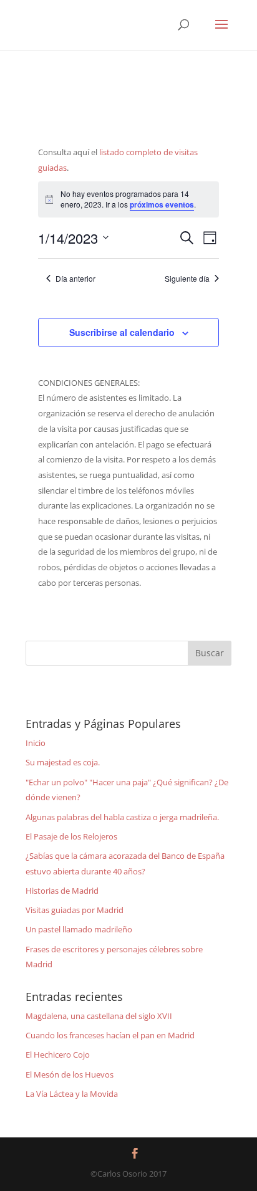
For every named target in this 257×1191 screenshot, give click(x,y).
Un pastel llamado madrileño (79, 929)
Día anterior (75, 279)
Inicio (36, 743)
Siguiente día (187, 279)
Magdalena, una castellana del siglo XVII (99, 1015)
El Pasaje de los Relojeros (71, 836)
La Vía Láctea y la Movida (72, 1093)
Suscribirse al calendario (122, 332)
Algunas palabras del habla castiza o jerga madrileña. (122, 817)
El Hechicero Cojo (58, 1054)
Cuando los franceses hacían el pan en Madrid (110, 1035)
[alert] (129, 199)
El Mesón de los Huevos (70, 1074)
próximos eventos (162, 204)
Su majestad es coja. (63, 762)
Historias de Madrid (62, 890)
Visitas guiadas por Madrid (75, 910)
